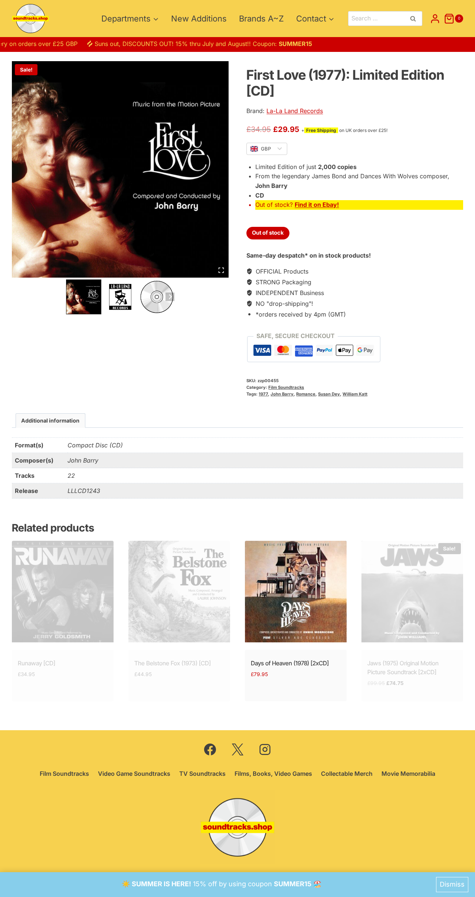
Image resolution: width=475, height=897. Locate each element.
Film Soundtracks (286, 387)
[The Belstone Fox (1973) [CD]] (179, 591)
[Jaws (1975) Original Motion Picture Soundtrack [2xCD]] (412, 591)
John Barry (282, 394)
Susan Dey (329, 394)
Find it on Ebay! (317, 204)
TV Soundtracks (202, 773)
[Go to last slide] (70, 296)
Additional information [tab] (50, 420)
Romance (305, 394)
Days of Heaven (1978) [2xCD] (290, 663)
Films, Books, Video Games (273, 773)
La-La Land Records (294, 111)
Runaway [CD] (36, 663)
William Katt (355, 394)
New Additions (199, 18)
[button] (83, 297)
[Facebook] (210, 749)
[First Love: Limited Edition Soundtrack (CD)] (120, 169)
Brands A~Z (261, 18)
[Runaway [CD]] (63, 591)
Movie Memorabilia (408, 773)
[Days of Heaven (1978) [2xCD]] (296, 591)
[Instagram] (265, 749)
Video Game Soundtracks (134, 773)
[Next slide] (170, 296)
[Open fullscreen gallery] (221, 270)
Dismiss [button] (452, 884)
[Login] (435, 18)
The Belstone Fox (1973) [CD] (172, 663)
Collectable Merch (347, 773)
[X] (237, 749)
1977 (263, 394)
